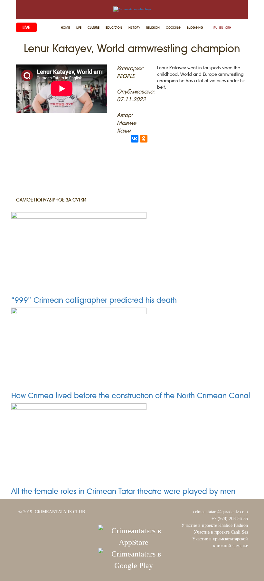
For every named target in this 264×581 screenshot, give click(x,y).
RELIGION (153, 27)
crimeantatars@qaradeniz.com (220, 511)
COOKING (173, 27)
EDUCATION (114, 27)
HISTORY (134, 27)
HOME (65, 27)
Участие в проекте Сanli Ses (221, 532)
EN (221, 27)
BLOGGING (195, 27)
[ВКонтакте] (134, 139)
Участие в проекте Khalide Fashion (214, 525)
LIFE (78, 27)
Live (26, 27)
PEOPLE (126, 76)
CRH (228, 27)
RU (215, 27)
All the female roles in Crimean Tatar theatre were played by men (123, 491)
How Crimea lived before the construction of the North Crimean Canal (130, 395)
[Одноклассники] (143, 139)
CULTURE (93, 27)
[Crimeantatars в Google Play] (133, 559)
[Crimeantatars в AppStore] (133, 536)
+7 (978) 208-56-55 (230, 518)
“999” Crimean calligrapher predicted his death (94, 300)
